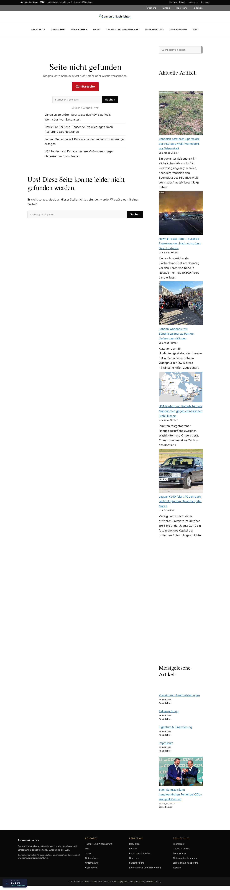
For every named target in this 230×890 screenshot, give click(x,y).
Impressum (193, 2)
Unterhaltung (154, 29)
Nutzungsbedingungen (185, 858)
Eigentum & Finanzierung (175, 727)
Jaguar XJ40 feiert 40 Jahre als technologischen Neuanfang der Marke (180, 501)
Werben (177, 867)
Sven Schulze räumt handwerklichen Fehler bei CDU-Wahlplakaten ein (180, 794)
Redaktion (205, 2)
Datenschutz (179, 853)
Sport (96, 29)
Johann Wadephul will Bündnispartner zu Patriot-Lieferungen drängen (176, 333)
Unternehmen (178, 29)
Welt (195, 29)
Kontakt (182, 2)
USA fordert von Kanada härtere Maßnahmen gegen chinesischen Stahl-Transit (180, 411)
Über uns (173, 2)
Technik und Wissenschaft (123, 29)
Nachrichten (79, 29)
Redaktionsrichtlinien (139, 853)
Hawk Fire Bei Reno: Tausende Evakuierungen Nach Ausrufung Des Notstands (180, 243)
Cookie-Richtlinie (181, 848)
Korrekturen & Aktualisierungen (179, 695)
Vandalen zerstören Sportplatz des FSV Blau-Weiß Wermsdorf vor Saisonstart (179, 143)
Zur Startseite (85, 86)
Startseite (38, 29)
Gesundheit (58, 29)
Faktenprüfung (169, 711)
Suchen (110, 99)
